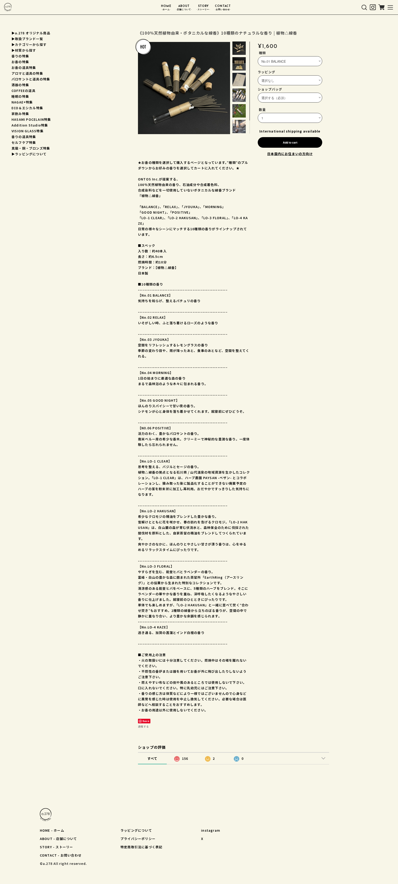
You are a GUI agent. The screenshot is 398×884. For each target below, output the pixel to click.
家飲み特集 (20, 113)
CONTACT (223, 8)
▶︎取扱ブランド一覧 (27, 38)
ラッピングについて (136, 830)
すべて (152, 758)
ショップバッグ (270, 89)
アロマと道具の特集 (27, 73)
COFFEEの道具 (23, 90)
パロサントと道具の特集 (31, 79)
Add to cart (290, 142)
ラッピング (266, 72)
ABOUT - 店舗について (58, 838)
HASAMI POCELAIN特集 (31, 119)
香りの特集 (20, 56)
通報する (143, 726)
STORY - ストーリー (56, 847)
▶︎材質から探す (24, 50)
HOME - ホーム (52, 830)
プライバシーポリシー (137, 838)
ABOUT (184, 8)
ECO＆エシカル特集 (27, 108)
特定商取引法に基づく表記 (141, 847)
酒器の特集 (20, 85)
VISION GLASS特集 (28, 131)
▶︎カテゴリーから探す (29, 44)
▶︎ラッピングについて (29, 154)
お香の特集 (20, 61)
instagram (210, 830)
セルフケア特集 (24, 142)
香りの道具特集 (24, 136)
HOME (166, 8)
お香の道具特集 (24, 67)
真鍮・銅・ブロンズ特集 (31, 148)
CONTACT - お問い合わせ (61, 855)
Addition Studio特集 (30, 125)
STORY (203, 8)
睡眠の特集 (20, 96)
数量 (262, 109)
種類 (262, 52)
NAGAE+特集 (22, 102)
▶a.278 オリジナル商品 (31, 33)
